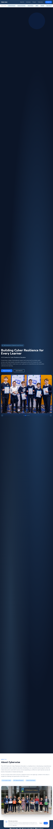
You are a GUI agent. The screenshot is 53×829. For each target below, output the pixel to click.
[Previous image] (2, 415)
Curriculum (28, 2)
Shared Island (30, 5)
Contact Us (48, 2)
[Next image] (51, 415)
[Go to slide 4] (27, 415)
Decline (41, 823)
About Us (22, 2)
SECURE (42, 5)
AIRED (37, 5)
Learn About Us (19, 370)
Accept (45, 823)
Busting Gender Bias (21, 5)
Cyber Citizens (49, 5)
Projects (34, 2)
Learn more (15, 825)
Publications (40, 2)
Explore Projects (6, 370)
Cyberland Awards (11, 5)
